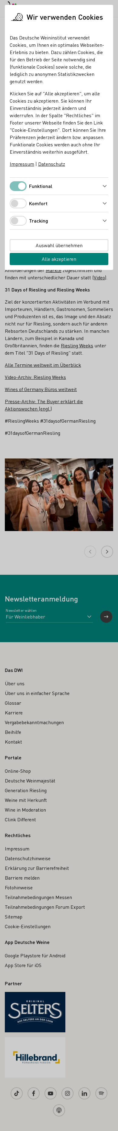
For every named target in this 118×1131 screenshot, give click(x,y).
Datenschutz (51, 164)
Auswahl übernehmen (59, 245)
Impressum (22, 164)
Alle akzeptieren (59, 259)
